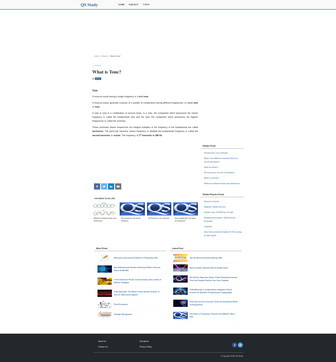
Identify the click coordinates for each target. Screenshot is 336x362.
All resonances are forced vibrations (219, 172)
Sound (98, 78)
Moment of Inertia (211, 201)
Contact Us (103, 347)
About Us (102, 341)
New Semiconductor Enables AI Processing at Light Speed (222, 233)
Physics (97, 65)
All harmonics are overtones (216, 153)
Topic (146, 4)
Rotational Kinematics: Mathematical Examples (219, 219)
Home (121, 4)
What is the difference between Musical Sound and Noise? (220, 160)
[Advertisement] (168, 32)
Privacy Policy (146, 347)
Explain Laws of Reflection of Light (218, 212)
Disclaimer (144, 341)
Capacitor (208, 226)
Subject (134, 4)
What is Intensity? (211, 178)
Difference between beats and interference (222, 183)
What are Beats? (211, 167)
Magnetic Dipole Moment (214, 207)
